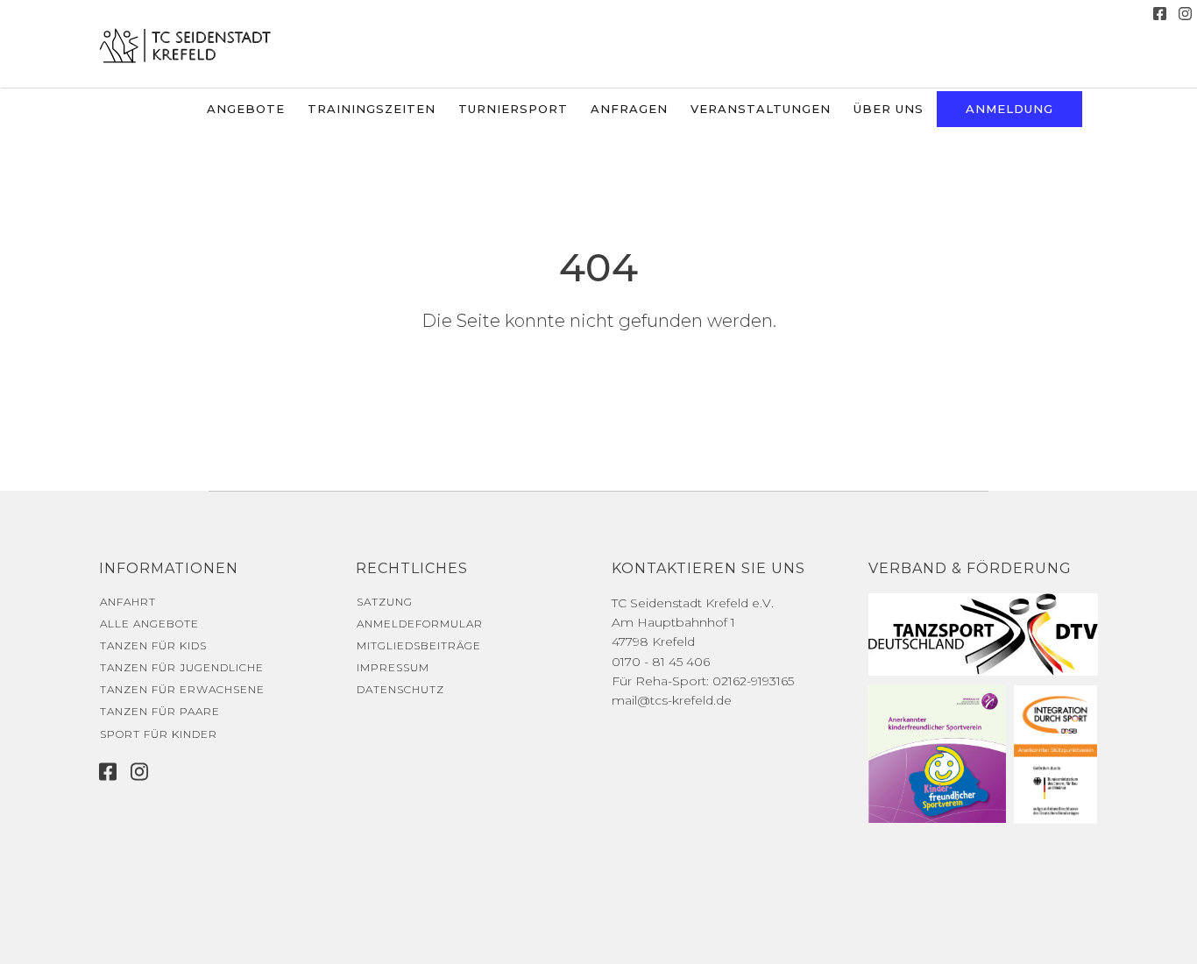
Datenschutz (400, 689)
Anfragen (629, 109)
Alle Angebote (149, 623)
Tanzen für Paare (160, 711)
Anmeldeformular (420, 623)
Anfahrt (128, 601)
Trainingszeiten (372, 109)
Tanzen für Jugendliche (182, 667)
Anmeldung (1009, 109)
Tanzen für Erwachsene (182, 689)
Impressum (393, 667)
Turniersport (513, 109)
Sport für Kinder (158, 734)
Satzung (385, 601)
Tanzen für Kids (153, 645)
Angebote (246, 109)
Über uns (888, 109)
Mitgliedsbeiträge (419, 645)
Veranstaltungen (761, 109)
